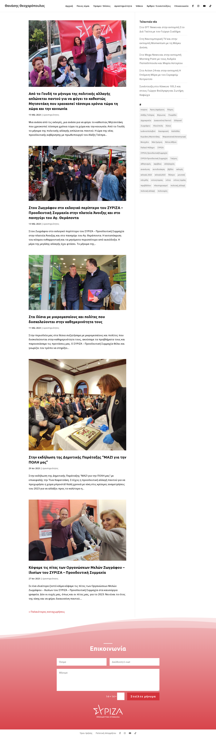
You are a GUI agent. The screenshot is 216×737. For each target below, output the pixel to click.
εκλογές (179, 169)
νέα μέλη (144, 180)
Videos (139, 6)
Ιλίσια (168, 126)
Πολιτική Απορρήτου (106, 733)
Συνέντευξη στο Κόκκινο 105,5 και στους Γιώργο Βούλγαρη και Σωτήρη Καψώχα (161, 91)
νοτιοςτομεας (157, 180)
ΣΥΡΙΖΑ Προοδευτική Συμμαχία (154, 158)
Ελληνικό (178, 120)
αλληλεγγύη (169, 164)
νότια (168, 180)
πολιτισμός (162, 191)
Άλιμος (170, 109)
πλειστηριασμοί (161, 185)
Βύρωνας (161, 115)
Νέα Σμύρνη (157, 142)
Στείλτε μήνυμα (143, 696)
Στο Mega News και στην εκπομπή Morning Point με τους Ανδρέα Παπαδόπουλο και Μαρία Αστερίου (161, 59)
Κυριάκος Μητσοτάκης (150, 136)
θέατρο (171, 175)
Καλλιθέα (175, 131)
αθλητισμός (146, 164)
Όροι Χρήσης (86, 733)
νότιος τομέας (180, 180)
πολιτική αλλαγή (148, 191)
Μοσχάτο (145, 142)
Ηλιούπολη (158, 126)
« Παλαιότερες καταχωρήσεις (47, 611)
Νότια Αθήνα (170, 142)
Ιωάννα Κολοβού (148, 131)
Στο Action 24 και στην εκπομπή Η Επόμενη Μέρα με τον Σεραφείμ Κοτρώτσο (160, 75)
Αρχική (69, 6)
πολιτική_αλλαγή (178, 185)
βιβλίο (170, 169)
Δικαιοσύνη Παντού (162, 120)
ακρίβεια (157, 164)
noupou (144, 109)
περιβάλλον (146, 185)
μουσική (181, 175)
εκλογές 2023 (146, 175)
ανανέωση (145, 169)
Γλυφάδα (172, 115)
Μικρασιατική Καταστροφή (174, 136)
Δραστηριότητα (123, 6)
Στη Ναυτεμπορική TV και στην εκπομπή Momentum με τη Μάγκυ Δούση (160, 43)
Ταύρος (173, 158)
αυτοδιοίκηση (159, 169)
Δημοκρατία (146, 120)
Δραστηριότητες (51, 114)
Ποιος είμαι (83, 6)
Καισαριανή (163, 131)
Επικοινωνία (181, 6)
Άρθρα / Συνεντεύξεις (159, 6)
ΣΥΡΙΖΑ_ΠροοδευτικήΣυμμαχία (154, 153)
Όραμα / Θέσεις (101, 6)
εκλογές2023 (160, 175)
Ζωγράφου (145, 126)
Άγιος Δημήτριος (157, 109)
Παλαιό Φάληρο (148, 147)
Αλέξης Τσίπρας (147, 115)
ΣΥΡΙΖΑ (161, 147)
